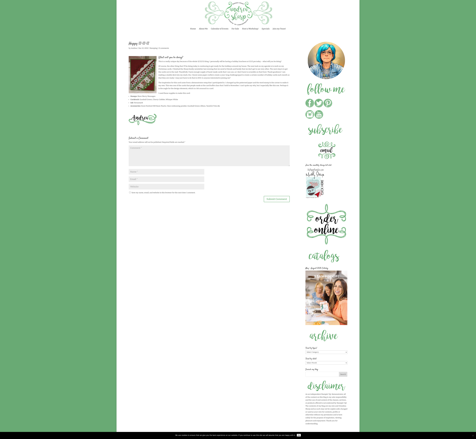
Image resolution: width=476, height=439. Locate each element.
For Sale (235, 29)
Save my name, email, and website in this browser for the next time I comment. (163, 193)
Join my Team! (279, 29)
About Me (203, 29)
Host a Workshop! (250, 29)
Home (193, 29)
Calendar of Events (219, 29)
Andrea (134, 48)
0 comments (164, 48)
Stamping (153, 48)
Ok (299, 435)
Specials (266, 29)
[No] (473, 435)
